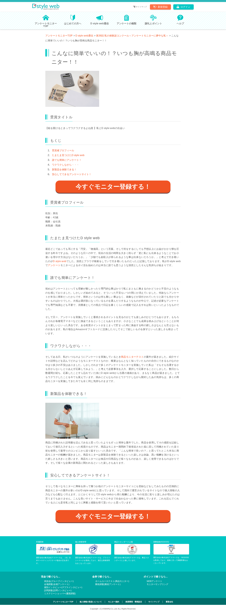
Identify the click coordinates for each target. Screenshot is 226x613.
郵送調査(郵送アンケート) (108, 584)
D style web (59, 261)
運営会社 (169, 602)
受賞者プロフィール (63, 150)
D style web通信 (84, 35)
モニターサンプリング (157, 584)
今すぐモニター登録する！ (113, 186)
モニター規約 (113, 602)
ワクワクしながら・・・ (65, 164)
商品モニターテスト (132, 357)
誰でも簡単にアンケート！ (66, 160)
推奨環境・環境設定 (133, 602)
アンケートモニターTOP (59, 35)
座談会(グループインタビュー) (59, 581)
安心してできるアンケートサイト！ (71, 174)
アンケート (54, 265)
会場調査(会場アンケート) (56, 584)
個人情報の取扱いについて (91, 602)
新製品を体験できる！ (64, 169)
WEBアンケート (154, 581)
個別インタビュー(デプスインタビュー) (63, 587)
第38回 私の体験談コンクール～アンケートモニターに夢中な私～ (132, 35)
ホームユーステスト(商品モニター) (112, 581)
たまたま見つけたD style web (68, 155)
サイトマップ (141, 7)
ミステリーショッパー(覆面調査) (60, 593)
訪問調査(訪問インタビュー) (57, 590)
